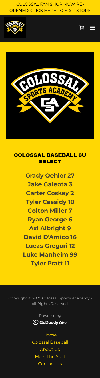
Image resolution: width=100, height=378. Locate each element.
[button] (92, 27)
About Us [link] (50, 349)
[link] (15, 27)
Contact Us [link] (50, 363)
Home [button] (50, 335)
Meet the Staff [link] (50, 356)
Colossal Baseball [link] (50, 342)
